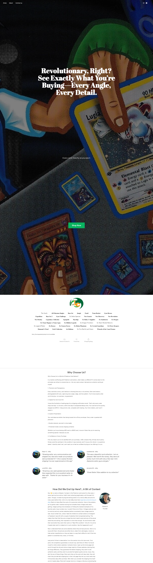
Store (5, 3)
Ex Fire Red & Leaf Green (85, 329)
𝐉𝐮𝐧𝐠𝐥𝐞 (79, 313)
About (11, 3)
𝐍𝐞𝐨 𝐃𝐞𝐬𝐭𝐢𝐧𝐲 (38, 320)
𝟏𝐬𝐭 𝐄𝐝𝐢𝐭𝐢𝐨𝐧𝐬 (69, 329)
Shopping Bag (88, 341)
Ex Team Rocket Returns (105, 323)
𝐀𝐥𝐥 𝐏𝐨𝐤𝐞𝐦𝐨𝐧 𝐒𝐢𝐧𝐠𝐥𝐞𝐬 (57, 313)
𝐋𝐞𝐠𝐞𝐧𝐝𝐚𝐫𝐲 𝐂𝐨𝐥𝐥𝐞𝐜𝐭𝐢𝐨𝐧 (52, 320)
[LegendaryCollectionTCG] (76, 303)
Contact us (19, 3)
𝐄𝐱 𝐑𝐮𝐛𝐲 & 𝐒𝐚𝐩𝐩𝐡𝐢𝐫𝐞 (88, 320)
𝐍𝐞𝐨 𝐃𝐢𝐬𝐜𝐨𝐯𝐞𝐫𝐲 (100, 316)
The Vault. (44, 313)
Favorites (76, 341)
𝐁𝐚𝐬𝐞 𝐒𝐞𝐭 (70, 313)
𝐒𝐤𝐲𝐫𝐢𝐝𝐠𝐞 (76, 320)
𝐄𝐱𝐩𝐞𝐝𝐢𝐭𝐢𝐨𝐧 (39, 316)
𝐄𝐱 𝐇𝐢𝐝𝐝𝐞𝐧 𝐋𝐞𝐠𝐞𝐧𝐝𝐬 (70, 323)
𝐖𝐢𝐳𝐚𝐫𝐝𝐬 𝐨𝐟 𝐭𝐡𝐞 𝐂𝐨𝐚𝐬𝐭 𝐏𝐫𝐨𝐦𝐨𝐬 (106, 329)
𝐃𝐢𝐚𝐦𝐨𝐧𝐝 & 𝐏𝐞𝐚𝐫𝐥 (43, 329)
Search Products (64, 341)
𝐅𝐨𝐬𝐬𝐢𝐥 (86, 313)
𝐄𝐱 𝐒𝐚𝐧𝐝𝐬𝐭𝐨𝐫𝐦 (103, 320)
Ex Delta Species (75, 316)
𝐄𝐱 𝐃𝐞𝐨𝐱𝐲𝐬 (52, 326)
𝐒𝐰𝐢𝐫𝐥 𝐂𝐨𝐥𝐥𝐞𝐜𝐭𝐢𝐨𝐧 (57, 329)
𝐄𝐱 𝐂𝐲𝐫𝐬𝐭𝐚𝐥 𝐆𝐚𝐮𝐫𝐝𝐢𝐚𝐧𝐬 (97, 326)
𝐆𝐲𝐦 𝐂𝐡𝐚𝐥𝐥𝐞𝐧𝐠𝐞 (61, 316)
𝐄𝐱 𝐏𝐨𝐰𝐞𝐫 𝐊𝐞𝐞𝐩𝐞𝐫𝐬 (113, 326)
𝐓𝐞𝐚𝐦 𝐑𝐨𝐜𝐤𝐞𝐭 (96, 313)
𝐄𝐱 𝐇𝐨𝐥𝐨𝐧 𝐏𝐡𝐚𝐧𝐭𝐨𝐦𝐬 (80, 326)
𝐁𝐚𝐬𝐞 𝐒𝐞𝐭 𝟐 (49, 316)
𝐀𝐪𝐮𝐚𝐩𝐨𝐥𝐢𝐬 (66, 320)
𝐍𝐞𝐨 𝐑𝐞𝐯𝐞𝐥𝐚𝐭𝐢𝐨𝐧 (113, 316)
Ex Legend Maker (39, 326)
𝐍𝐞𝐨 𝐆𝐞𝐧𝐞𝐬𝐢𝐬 (88, 316)
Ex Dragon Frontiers (86, 323)
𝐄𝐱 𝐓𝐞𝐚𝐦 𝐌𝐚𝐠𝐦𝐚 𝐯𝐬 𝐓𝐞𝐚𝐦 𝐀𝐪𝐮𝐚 (50, 323)
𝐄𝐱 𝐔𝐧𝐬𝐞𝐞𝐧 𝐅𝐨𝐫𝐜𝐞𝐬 (64, 326)
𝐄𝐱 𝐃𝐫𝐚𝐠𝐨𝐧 (115, 320)
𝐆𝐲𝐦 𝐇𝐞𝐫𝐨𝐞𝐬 (108, 313)
